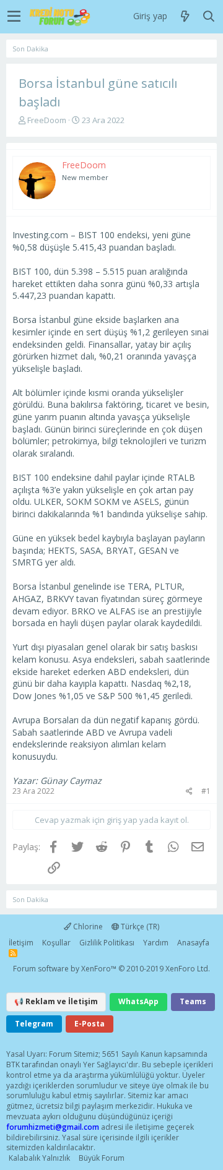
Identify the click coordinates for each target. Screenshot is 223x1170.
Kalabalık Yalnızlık (39, 1158)
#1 (206, 791)
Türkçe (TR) (139, 926)
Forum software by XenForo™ (111, 968)
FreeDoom (46, 120)
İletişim (21, 942)
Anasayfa (193, 942)
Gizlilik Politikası (106, 942)
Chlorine (87, 926)
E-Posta (89, 1023)
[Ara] (209, 17)
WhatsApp (138, 1001)
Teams (193, 1001)
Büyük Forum (102, 1158)
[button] (13, 16)
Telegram (34, 1023)
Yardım (155, 942)
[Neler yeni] (185, 17)
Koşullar (56, 942)
